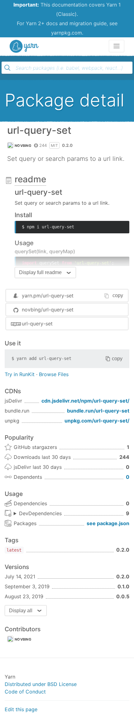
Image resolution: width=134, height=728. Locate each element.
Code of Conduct (25, 691)
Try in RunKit (20, 374)
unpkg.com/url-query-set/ (97, 421)
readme (30, 179)
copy (117, 295)
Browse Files (54, 374)
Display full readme (40, 272)
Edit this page (21, 709)
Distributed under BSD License (41, 684)
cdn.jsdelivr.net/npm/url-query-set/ (85, 401)
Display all (20, 610)
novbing (23, 145)
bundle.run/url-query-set (98, 411)
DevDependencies (40, 513)
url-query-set (37, 323)
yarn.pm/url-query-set (48, 295)
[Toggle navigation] (116, 46)
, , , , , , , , (38, 513)
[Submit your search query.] (7, 68)
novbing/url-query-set (48, 309)
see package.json (108, 523)
